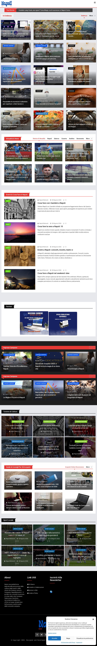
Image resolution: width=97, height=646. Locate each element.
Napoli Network (9, 28)
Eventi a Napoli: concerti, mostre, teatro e (55, 250)
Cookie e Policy (33, 593)
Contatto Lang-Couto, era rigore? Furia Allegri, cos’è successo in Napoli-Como (17, 177)
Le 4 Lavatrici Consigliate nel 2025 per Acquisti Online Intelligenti (47, 505)
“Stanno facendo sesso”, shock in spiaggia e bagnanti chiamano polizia (79, 177)
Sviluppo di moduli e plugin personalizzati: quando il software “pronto (80, 34)
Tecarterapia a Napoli (10, 59)
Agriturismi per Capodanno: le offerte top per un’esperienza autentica (17, 447)
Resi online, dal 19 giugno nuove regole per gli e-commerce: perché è (47, 394)
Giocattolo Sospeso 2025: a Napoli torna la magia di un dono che (47, 366)
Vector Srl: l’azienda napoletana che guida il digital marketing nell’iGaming (48, 79)
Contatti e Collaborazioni (36, 587)
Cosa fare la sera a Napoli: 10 (50, 226)
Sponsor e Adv (33, 590)
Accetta (54, 638)
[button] (93, 619)
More (91, 16)
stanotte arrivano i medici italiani (29, 10)
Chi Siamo (31, 584)
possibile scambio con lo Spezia (48, 555)
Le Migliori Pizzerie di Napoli (14, 397)
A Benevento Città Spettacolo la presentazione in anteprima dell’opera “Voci (78, 156)
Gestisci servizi (52, 633)
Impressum (79, 642)
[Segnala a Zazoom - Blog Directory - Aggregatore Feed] (51, 592)
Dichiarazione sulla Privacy (68, 642)
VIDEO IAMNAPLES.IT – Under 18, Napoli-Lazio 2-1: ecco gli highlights (16, 555)
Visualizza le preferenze (85, 638)
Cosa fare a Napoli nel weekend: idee (53, 273)
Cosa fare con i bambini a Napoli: (52, 203)
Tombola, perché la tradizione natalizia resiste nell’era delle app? (80, 447)
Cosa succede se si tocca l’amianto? (48, 104)
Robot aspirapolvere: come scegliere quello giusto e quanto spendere (17, 484)
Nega (68, 638)
